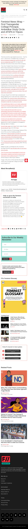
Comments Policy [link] (5, 500)
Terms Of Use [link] (4, 502)
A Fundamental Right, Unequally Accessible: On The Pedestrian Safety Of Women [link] (17, 338)
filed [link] (15, 126)
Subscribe (5, 258)
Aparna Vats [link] (6, 444)
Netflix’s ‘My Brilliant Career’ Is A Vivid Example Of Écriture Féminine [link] (18, 331)
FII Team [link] (5, 34)
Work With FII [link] (4, 493)
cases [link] (9, 126)
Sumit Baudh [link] (6, 419)
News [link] (7, 15)
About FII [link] (3, 478)
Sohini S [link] (13, 321)
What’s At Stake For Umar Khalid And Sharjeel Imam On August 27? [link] (18, 324)
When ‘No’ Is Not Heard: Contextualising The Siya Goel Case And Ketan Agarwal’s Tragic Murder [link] (14, 389)
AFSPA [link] (10, 189)
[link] (26, 160)
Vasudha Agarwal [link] (15, 341)
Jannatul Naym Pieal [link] (16, 333)
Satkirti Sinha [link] (6, 393)
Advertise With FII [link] (5, 489)
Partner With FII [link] (5, 491)
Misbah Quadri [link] (9, 190)
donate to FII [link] (17, 50)
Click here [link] (16, 4)
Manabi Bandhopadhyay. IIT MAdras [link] (14, 190)
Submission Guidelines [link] (6, 483)
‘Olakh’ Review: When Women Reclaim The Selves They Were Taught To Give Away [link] (17, 318)
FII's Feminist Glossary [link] (9, 278)
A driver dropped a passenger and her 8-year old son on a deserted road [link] (13, 60)
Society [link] (2, 15)
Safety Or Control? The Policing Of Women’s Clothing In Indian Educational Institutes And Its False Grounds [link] (13, 415)
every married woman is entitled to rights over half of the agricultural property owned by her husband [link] (13, 71)
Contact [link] (3, 481)
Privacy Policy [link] (4, 504)
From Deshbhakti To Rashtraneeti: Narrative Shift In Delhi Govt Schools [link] (13, 441)
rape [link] (6, 126)
